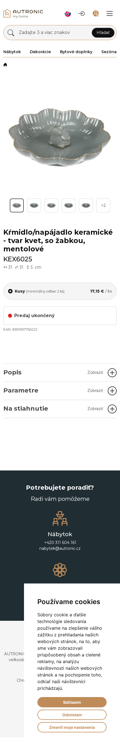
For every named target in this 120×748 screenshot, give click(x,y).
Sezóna (20, 64)
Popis (53, 383)
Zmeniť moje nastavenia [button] (72, 727)
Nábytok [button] (12, 51)
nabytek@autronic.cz (60, 558)
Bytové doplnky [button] (76, 51)
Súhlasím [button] (72, 702)
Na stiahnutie (53, 419)
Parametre (53, 401)
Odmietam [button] (72, 714)
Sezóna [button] (109, 51)
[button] (68, 14)
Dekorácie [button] (40, 51)
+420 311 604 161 (60, 553)
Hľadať (103, 32)
